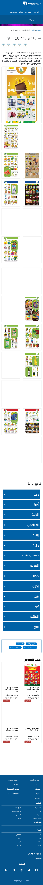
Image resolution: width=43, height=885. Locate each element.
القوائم (21, 12)
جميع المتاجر (38, 822)
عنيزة (19, 838)
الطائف (34, 616)
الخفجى (18, 835)
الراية (33, 30)
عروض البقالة (15, 647)
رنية (36, 596)
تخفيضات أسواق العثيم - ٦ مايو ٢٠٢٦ (11, 729)
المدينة (34, 565)
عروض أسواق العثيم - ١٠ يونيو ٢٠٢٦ (32, 729)
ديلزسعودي (38, 858)
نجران (35, 586)
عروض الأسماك (30, 647)
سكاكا (40, 845)
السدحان (18, 815)
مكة (36, 575)
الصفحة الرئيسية (35, 780)
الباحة (35, 514)
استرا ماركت (38, 808)
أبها (36, 504)
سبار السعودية (16, 811)
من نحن (37, 797)
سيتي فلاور (17, 808)
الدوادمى (33, 524)
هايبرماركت (31, 643)
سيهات (19, 845)
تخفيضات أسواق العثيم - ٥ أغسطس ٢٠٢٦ (11, 689)
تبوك (36, 606)
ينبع (36, 626)
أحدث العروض (33, 659)
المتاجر (38, 784)
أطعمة (20, 643)
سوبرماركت (32, 19)
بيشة (36, 535)
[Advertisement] (21, 758)
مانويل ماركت (38, 818)
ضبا (41, 835)
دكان (19, 818)
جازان (35, 545)
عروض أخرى (13, 12)
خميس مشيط (30, 555)
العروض (36, 12)
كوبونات (28, 12)
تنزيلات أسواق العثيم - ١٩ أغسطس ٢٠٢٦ (32, 689)
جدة (36, 494)
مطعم (25, 19)
